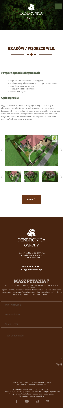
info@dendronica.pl (31, 269)
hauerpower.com (38, 382)
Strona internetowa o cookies (31, 396)
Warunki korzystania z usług (31, 394)
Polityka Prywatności (51, 391)
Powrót (32, 199)
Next (60, 149)
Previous (2, 149)
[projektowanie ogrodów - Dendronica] (31, 245)
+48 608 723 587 (31, 266)
